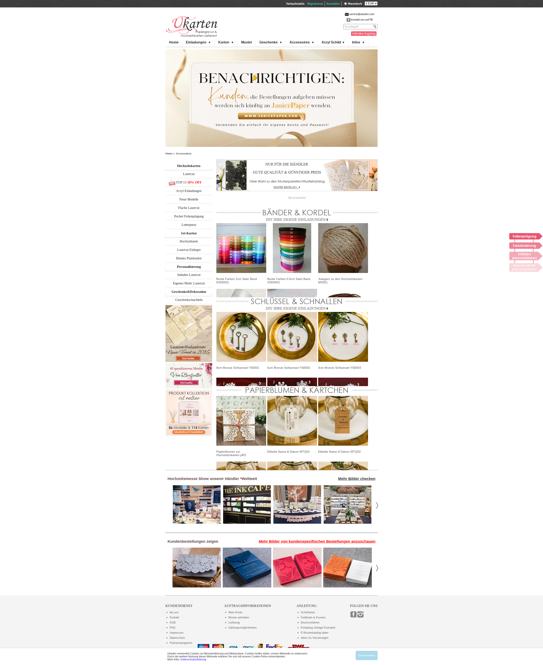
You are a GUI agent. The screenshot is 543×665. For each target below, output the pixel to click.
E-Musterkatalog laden (314, 632)
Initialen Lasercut (188, 275)
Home (174, 42)
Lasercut (189, 174)
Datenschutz (177, 637)
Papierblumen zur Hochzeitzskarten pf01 (231, 453)
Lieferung (234, 622)
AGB (173, 622)
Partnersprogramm (181, 642)
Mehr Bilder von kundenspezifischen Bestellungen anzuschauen (317, 541)
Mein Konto (235, 612)
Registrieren (315, 3)
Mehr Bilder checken (356, 479)
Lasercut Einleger (189, 250)
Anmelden (333, 3)
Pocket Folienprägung (189, 216)
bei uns (174, 612)
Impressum (176, 632)
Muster (246, 42)
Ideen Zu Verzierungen (314, 637)
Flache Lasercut (188, 208)
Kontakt (174, 617)
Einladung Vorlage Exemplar (318, 627)
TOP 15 (181, 182)
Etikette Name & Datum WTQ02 (339, 451)
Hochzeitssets (189, 241)
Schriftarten (308, 612)
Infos (358, 42)
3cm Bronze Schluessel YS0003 (339, 367)
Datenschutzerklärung (193, 659)
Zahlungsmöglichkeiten (242, 627)
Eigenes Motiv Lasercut (189, 283)
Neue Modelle (188, 199)
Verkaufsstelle (295, 3)
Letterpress (189, 225)
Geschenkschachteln (189, 300)
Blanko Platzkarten (189, 258)
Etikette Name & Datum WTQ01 (288, 451)
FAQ (172, 627)
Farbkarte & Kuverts (313, 617)
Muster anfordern (238, 617)
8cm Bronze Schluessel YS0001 (237, 367)
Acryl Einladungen (189, 191)
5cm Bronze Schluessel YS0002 (288, 367)
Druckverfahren (310, 622)
